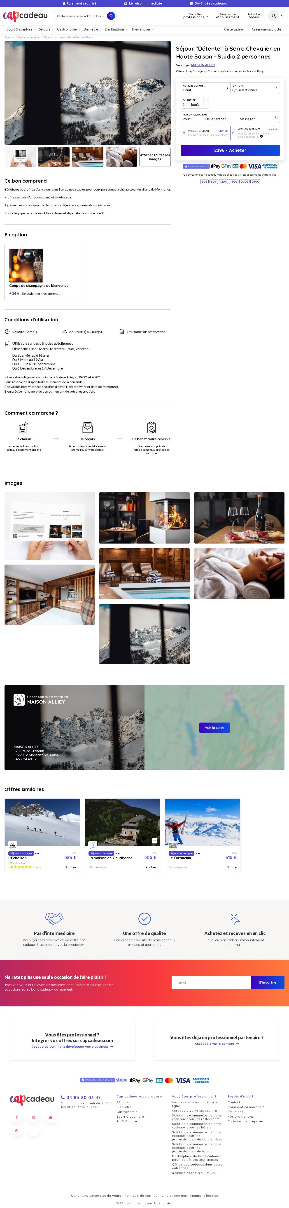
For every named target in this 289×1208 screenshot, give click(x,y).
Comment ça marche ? (246, 1107)
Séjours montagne (28, 37)
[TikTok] (34, 1130)
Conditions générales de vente (96, 1195)
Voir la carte (214, 727)
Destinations (114, 29)
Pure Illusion (163, 1203)
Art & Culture (127, 1121)
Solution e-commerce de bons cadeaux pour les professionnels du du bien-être (197, 1135)
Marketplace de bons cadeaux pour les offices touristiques (196, 1157)
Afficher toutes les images (155, 157)
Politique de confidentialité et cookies (156, 1195)
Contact (234, 1102)
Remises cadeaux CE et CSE (194, 1173)
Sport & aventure (130, 1116)
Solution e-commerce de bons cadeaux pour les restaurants (196, 1117)
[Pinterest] (17, 1130)
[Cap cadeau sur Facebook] (17, 1117)
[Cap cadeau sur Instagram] (34, 1117)
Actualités (235, 1112)
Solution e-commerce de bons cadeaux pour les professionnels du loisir (196, 1147)
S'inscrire (267, 982)
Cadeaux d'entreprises (246, 1121)
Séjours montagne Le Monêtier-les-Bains (68, 37)
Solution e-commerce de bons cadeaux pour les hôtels (196, 1125)
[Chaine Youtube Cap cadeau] (50, 1117)
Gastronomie (127, 1112)
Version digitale (208, 131)
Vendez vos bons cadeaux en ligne (196, 1104)
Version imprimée (258, 129)
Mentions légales (204, 1195)
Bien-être (124, 1107)
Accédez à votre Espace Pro (194, 1110)
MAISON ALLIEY (203, 65)
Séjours (9, 37)
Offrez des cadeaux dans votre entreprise (197, 1166)
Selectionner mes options (40, 293)
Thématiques (141, 29)
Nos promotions (241, 1116)
